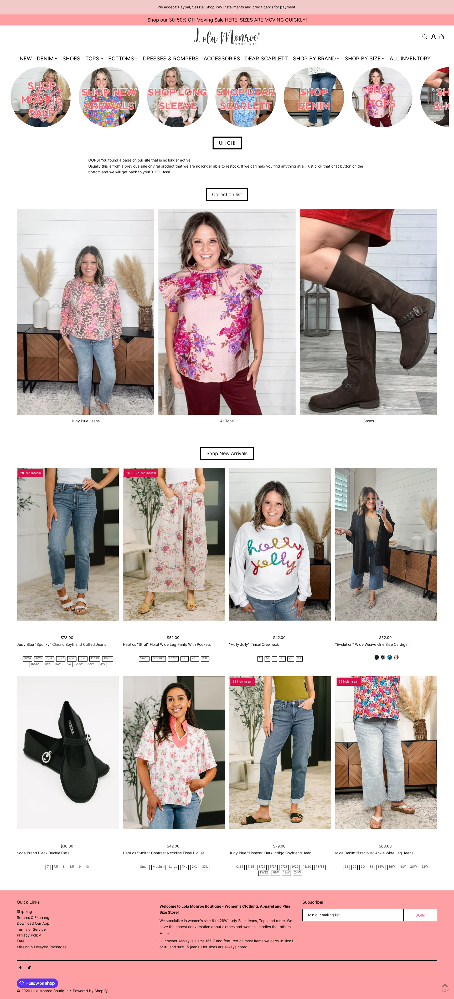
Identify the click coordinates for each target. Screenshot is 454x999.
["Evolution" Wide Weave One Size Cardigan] (386, 544)
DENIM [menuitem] (45, 58)
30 (363, 866)
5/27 (61, 658)
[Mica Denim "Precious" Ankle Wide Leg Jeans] (386, 752)
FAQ (20, 941)
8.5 (71, 866)
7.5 (56, 866)
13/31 (108, 658)
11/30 (95, 658)
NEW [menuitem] (26, 58)
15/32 (34, 664)
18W (68, 664)
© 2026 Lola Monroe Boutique (43, 990)
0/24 (27, 658)
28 (346, 866)
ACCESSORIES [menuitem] (222, 58)
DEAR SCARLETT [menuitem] (266, 58)
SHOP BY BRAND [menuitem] (314, 58)
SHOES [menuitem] (71, 58)
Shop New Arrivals (227, 453)
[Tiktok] (29, 968)
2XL (195, 658)
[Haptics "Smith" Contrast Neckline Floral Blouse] (174, 752)
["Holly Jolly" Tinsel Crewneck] (280, 544)
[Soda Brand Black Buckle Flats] (68, 752)
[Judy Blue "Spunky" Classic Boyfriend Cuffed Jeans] (68, 544)
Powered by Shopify (90, 990)
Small (144, 658)
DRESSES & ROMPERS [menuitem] (171, 58)
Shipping (24, 911)
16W (57, 664)
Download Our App (33, 923)
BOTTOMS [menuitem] (121, 58)
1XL (184, 658)
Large (173, 658)
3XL (205, 658)
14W (46, 664)
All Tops (227, 421)
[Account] (433, 36)
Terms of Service (31, 929)
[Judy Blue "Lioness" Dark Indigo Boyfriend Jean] (280, 752)
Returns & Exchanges (35, 917)
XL (282, 658)
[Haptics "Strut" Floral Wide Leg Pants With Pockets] (174, 544)
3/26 (49, 658)
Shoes (368, 421)
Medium (158, 658)
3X (299, 658)
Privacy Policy (29, 935)
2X (291, 658)
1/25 (38, 658)
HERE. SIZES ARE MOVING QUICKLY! (266, 20)
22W (90, 664)
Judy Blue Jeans (85, 421)
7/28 (72, 658)
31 (371, 866)
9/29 (83, 658)
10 (87, 866)
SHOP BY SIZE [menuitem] (363, 58)
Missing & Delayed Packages (41, 947)
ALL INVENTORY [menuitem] (410, 58)
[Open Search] (424, 36)
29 (354, 866)
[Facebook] (20, 968)
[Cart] (442, 36)
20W (79, 664)
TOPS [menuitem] (92, 58)
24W (101, 664)
